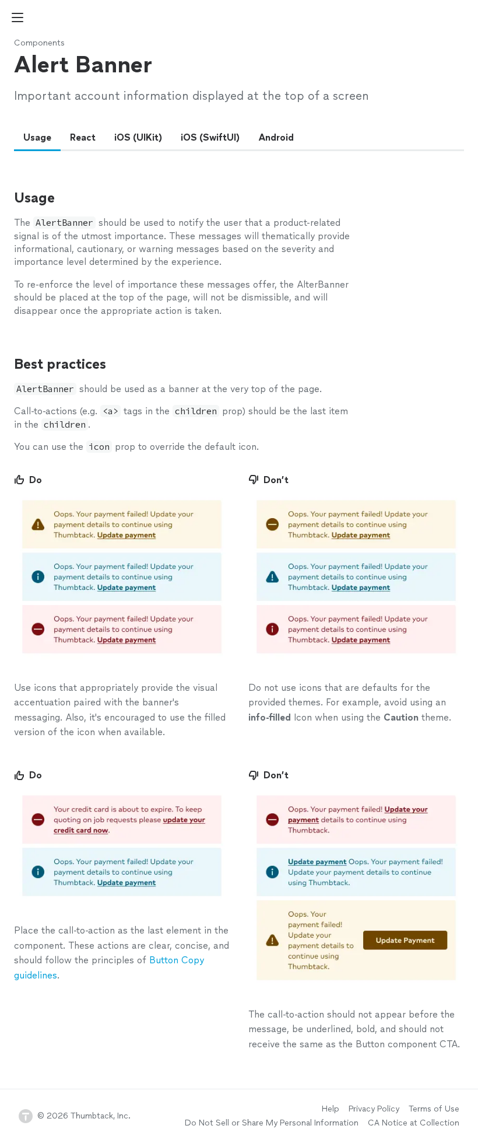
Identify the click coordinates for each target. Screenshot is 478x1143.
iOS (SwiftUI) (210, 137)
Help (330, 1109)
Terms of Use (434, 1109)
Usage (37, 137)
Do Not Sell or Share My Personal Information (271, 1123)
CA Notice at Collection (413, 1123)
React (83, 137)
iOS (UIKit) (138, 137)
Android (276, 137)
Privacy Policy (374, 1109)
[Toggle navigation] (17, 17)
